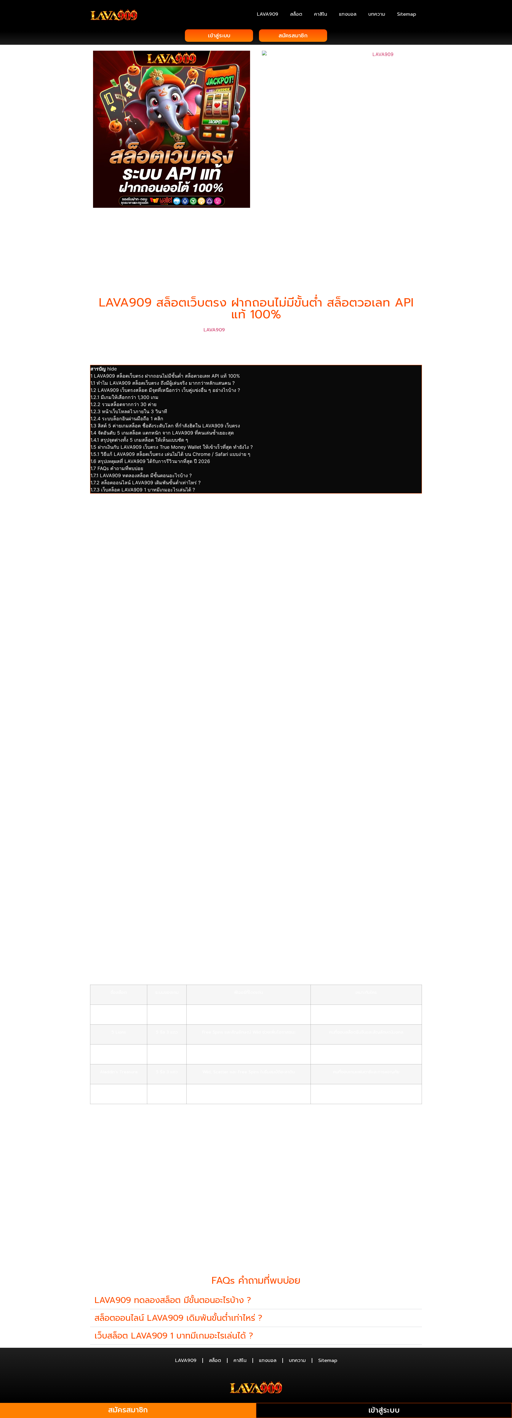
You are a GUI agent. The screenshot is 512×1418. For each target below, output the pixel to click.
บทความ (376, 14)
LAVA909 (267, 14)
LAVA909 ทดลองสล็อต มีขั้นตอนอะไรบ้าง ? (173, 1300)
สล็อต (296, 14)
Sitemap (406, 14)
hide (112, 369)
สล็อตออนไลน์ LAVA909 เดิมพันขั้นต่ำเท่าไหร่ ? (178, 1318)
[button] (256, 1300)
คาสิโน (320, 14)
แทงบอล (347, 14)
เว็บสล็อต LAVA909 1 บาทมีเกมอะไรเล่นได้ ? (174, 1335)
